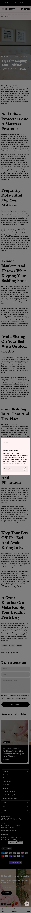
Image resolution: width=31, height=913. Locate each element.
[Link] (5, 442)
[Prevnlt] (24, 469)
